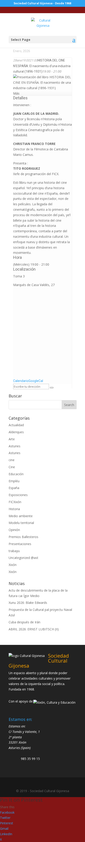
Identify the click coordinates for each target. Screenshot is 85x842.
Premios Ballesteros (23, 537)
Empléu (14, 481)
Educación (16, 474)
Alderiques (16, 432)
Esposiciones (18, 495)
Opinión (14, 530)
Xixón (13, 565)
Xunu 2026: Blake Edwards (28, 602)
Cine (12, 467)
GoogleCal (36, 381)
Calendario (21, 381)
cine (12, 460)
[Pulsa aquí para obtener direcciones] (51, 387)
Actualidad (16, 425)
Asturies (14, 446)
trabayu (14, 551)
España (14, 488)
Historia (14, 509)
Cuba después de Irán (24, 622)
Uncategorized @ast (23, 558)
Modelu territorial (21, 523)
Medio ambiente (21, 516)
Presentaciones (20, 544)
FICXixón (15, 502)
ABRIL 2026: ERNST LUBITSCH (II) (34, 629)
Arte (12, 439)
